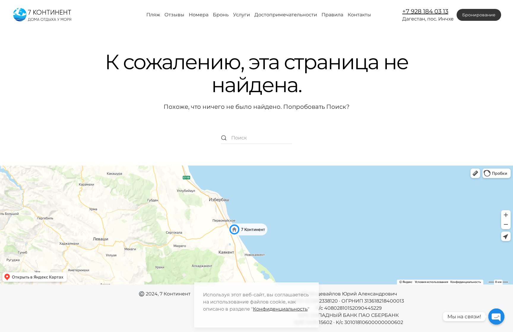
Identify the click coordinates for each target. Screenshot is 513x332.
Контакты (359, 15)
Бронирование (478, 15)
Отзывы (174, 15)
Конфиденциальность (280, 309)
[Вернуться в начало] (43, 15)
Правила (332, 15)
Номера (198, 15)
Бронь (221, 15)
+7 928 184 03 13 (425, 11)
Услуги (241, 15)
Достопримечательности (285, 15)
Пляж (153, 15)
